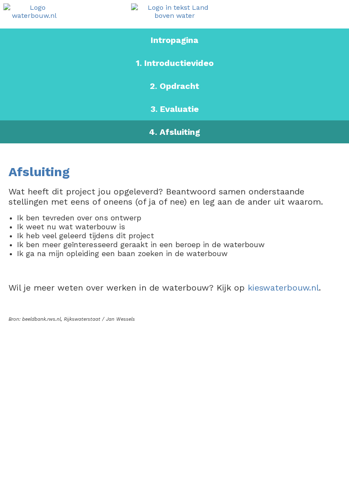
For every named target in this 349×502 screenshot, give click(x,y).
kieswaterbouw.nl (283, 287)
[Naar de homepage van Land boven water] (174, 12)
